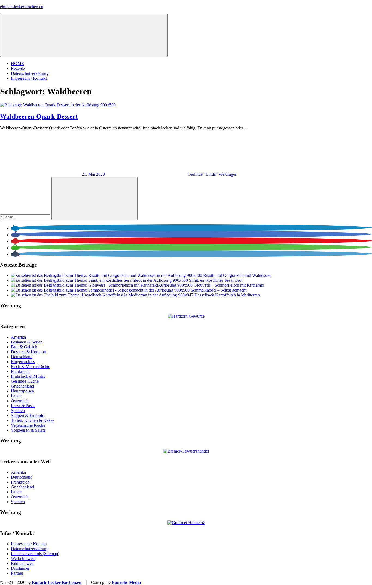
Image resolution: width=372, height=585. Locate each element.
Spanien (18, 410)
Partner (17, 573)
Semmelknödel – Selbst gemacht (218, 290)
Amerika (18, 337)
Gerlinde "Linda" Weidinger (212, 174)
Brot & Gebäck (24, 347)
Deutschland (21, 356)
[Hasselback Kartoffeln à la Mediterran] (102, 295)
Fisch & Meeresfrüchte (30, 366)
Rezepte (18, 68)
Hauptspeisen (22, 391)
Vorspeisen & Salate (28, 430)
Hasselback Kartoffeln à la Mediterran (227, 295)
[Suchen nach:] (25, 217)
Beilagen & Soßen (26, 342)
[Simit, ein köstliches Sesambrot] (100, 280)
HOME (17, 63)
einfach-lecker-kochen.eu (21, 6)
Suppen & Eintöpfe (27, 415)
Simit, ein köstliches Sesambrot (215, 280)
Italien (16, 396)
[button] (15, 228)
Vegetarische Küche (28, 425)
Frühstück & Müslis (28, 376)
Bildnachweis (22, 563)
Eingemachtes (23, 361)
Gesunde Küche (25, 381)
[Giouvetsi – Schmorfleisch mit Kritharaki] (102, 285)
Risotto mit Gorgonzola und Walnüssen (237, 275)
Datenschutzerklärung (29, 73)
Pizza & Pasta (23, 405)
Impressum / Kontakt (29, 78)
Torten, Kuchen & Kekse (32, 420)
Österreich (20, 400)
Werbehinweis (23, 558)
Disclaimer (20, 568)
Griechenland (22, 386)
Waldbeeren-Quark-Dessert (39, 116)
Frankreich (20, 371)
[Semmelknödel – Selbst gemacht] (101, 290)
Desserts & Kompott (28, 351)
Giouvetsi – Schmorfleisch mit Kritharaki (229, 285)
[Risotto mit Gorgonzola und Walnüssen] (107, 275)
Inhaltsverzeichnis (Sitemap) (35, 553)
